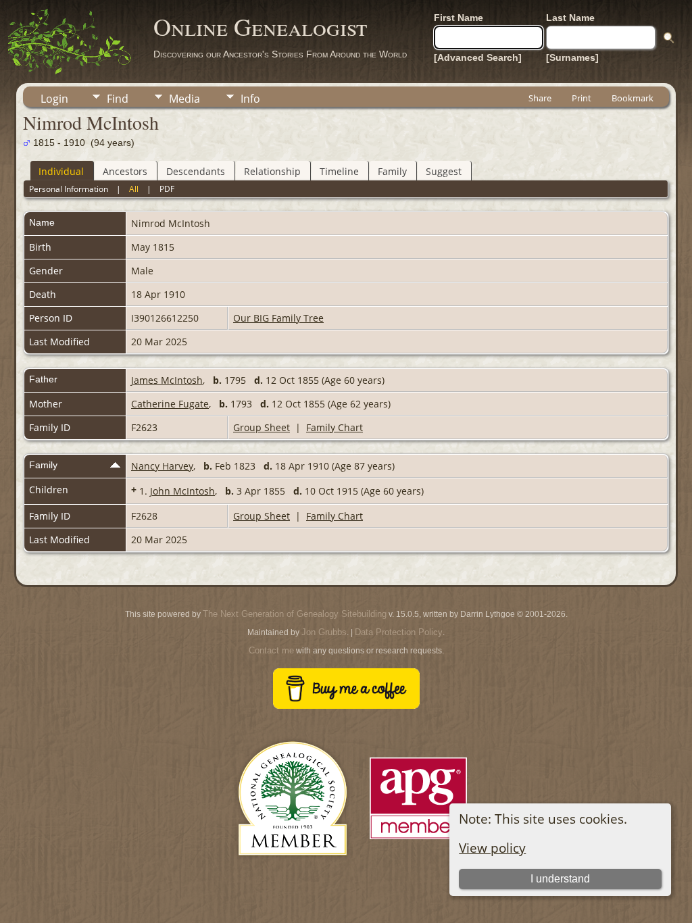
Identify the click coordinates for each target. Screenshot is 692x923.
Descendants (195, 171)
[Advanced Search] (478, 57)
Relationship (272, 171)
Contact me (271, 650)
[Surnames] (572, 57)
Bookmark (632, 98)
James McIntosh (167, 380)
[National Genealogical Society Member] (293, 871)
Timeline (339, 171)
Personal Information (68, 189)
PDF (166, 189)
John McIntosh (182, 490)
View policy (492, 847)
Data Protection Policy (399, 632)
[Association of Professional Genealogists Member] (418, 839)
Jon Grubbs (324, 632)
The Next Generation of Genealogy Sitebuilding (295, 614)
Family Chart (334, 427)
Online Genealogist (260, 26)
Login (54, 98)
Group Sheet (261, 427)
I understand (560, 878)
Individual (61, 171)
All (134, 189)
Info (250, 98)
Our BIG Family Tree (278, 317)
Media (184, 98)
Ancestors (125, 171)
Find (117, 98)
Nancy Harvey (162, 465)
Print (581, 98)
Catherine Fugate (170, 403)
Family (392, 171)
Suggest (444, 171)
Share (539, 98)
